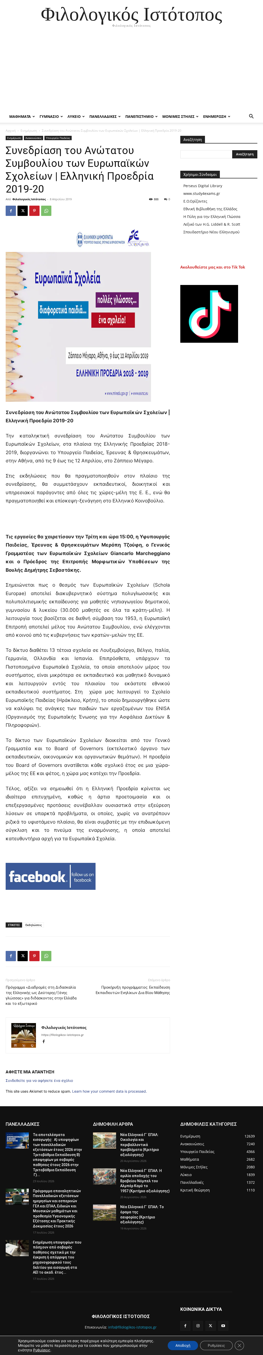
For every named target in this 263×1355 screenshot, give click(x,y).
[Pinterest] (34, 211)
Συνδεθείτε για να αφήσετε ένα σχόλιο (39, 1080)
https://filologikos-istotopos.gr (62, 1035)
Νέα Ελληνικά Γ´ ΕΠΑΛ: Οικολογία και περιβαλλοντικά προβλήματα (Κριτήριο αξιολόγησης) (139, 1145)
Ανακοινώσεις (33, 138)
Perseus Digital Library (202, 185)
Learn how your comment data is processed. (109, 1091)
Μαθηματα (20, 116)
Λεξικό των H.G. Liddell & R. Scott (211, 224)
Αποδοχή (182, 1345)
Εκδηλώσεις (33, 925)
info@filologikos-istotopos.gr (132, 1327)
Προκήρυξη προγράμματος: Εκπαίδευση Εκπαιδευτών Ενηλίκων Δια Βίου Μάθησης (133, 990)
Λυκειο (74, 116)
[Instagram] (198, 1326)
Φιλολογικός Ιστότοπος (29, 199)
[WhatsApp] (46, 211)
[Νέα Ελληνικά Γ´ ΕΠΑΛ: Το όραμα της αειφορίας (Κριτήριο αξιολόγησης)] (104, 1213)
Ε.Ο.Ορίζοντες (195, 201)
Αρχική (11, 130)
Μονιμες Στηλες (178, 116)
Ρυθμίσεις (41, 1350)
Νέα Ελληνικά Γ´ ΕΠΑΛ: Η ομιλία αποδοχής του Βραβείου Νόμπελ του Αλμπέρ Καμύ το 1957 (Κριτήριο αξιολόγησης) (145, 1181)
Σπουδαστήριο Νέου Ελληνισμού (211, 232)
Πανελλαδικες (103, 116)
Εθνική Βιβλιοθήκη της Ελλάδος (210, 208)
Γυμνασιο (49, 116)
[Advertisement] (131, 72)
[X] (22, 211)
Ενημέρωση (29, 130)
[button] (251, 116)
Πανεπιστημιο (139, 116)
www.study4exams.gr (201, 193)
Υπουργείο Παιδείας (58, 138)
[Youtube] (223, 1326)
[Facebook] (11, 211)
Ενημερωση (214, 116)
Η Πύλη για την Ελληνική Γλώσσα (211, 216)
